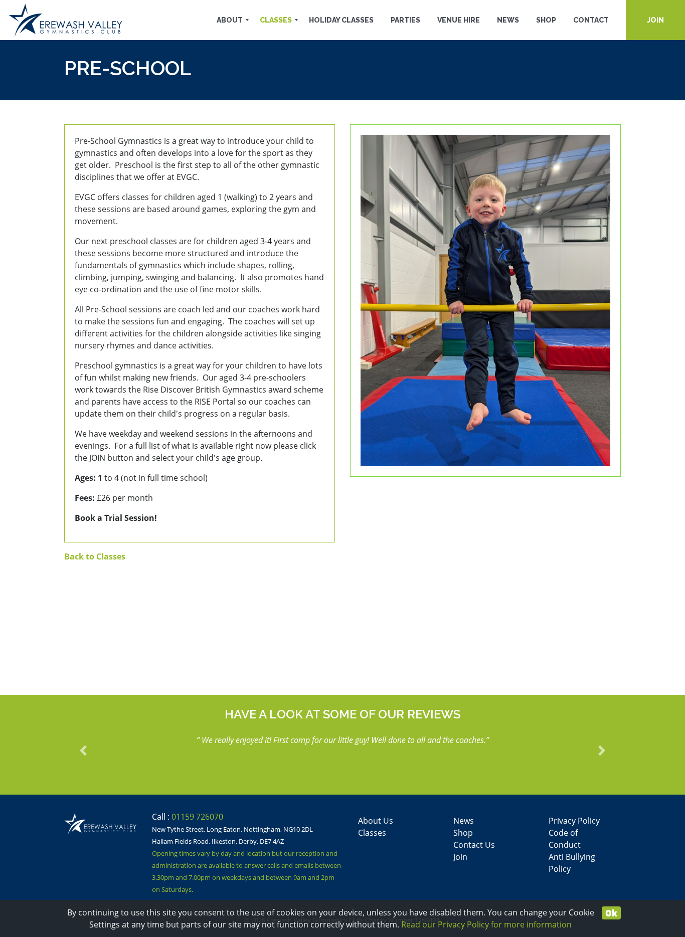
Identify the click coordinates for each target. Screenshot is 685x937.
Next (596, 748)
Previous (89, 748)
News (463, 820)
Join (460, 856)
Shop (463, 832)
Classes (372, 832)
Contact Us (474, 844)
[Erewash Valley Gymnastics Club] (65, 20)
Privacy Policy (574, 820)
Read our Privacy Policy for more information (486, 924)
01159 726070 (197, 816)
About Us (375, 820)
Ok (611, 912)
